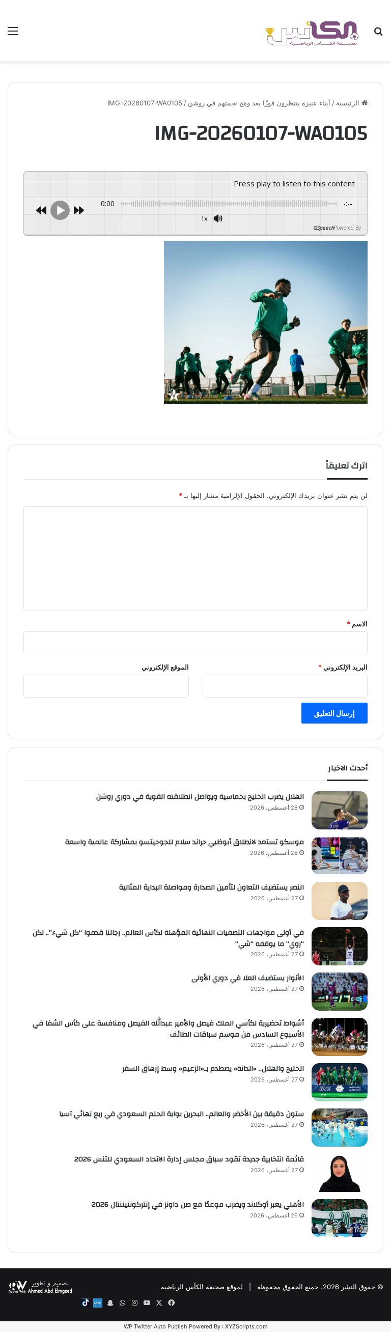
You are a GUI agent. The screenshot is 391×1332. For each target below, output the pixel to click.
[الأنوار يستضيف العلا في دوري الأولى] (340, 992)
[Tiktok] (85, 1303)
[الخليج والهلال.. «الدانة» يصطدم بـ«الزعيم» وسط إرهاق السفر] (340, 1082)
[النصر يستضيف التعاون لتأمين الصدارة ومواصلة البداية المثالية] (340, 901)
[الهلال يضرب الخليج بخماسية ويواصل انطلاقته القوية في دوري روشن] (340, 810)
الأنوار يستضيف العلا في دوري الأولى (247, 978)
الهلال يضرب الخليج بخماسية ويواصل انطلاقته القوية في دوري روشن (200, 796)
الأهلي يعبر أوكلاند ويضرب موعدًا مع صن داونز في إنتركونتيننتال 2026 (198, 1204)
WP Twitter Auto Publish (155, 1326)
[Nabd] (98, 1303)
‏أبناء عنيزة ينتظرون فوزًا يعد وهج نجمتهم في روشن (259, 103)
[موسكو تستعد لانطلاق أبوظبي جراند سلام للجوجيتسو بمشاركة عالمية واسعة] (340, 856)
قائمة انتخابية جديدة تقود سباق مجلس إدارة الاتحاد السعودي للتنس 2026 (189, 1159)
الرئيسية (348, 103)
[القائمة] (13, 34)
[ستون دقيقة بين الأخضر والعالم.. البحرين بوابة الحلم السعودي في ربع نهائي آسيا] (340, 1127)
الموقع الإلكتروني (165, 667)
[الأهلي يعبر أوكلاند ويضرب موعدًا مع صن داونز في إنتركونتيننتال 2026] (340, 1218)
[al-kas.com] (311, 30)
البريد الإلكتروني (343, 667)
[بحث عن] (378, 34)
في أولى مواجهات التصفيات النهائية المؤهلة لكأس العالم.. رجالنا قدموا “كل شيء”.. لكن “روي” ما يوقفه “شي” (168, 938)
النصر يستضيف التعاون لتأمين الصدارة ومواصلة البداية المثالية (211, 887)
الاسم (357, 624)
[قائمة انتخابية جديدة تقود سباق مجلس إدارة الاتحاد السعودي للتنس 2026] (340, 1173)
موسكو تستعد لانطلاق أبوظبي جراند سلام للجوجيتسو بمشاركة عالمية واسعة (184, 842)
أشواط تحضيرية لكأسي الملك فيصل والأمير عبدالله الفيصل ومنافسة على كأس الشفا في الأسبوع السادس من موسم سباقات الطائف (168, 1029)
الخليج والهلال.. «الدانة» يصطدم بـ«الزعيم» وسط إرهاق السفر (213, 1068)
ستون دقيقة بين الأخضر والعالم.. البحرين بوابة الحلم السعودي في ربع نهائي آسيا (181, 1114)
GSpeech (323, 227)
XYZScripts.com (246, 1326)
